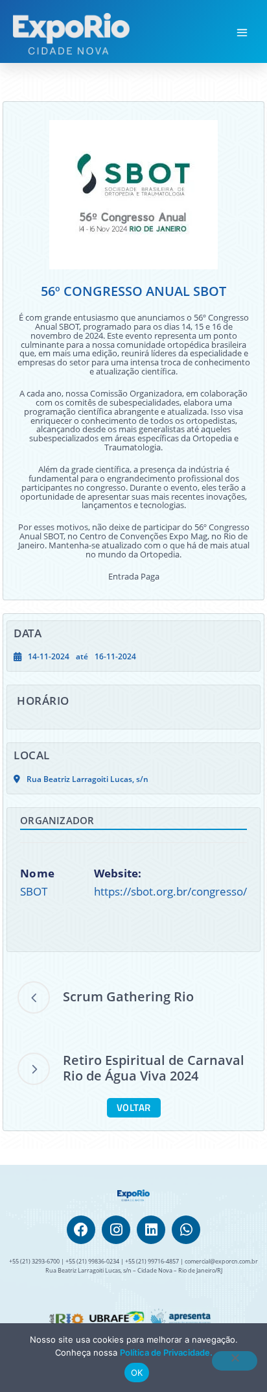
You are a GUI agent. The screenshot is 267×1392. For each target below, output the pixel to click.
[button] (242, 33)
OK (137, 1372)
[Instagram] (116, 1229)
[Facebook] (81, 1229)
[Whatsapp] (186, 1229)
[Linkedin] (151, 1229)
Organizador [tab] (57, 820)
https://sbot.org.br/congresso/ (170, 891)
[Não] (234, 1361)
